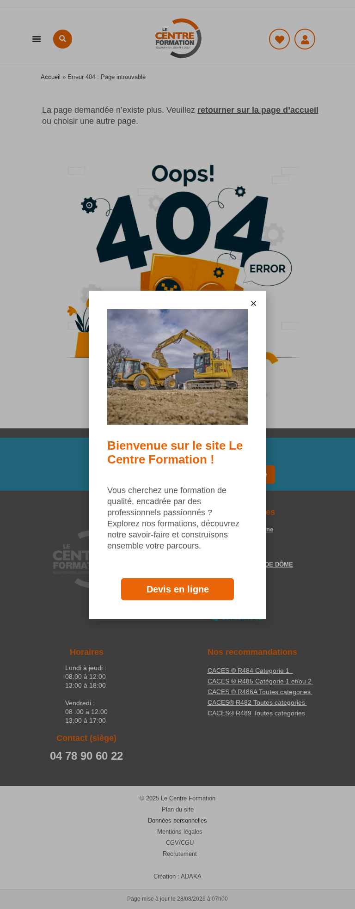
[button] (253, 303)
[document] (177, 454)
